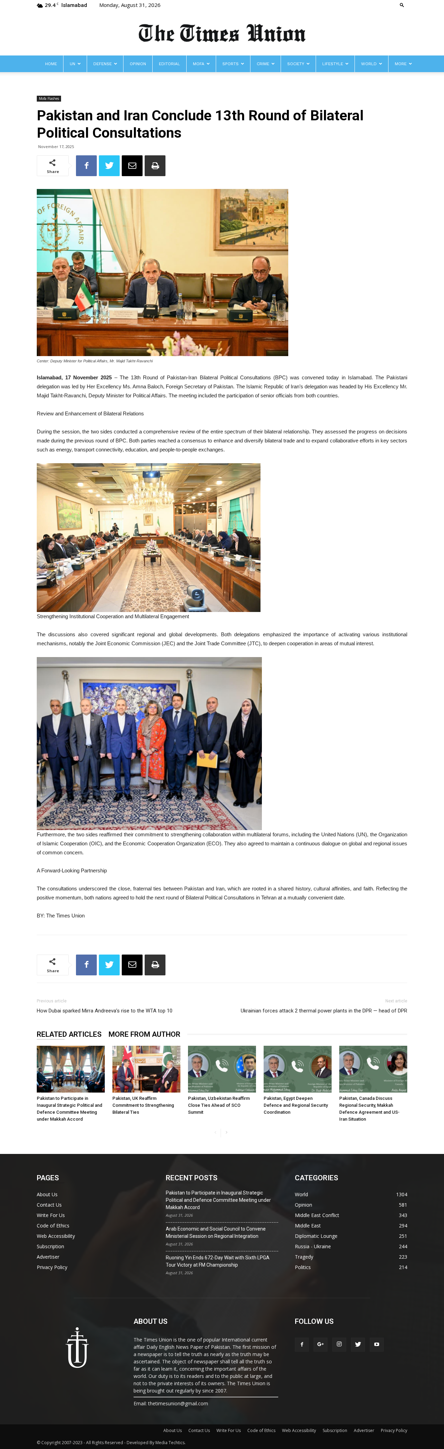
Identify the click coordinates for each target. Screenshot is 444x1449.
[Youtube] (377, 1345)
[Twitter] (358, 1345)
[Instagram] (339, 1345)
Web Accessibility (56, 1236)
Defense (102, 63)
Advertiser (48, 1256)
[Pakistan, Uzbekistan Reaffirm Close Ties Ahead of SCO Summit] (222, 1069)
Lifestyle (332, 63)
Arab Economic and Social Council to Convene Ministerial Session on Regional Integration (216, 1232)
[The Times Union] (222, 33)
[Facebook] (302, 1345)
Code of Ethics (53, 1225)
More (401, 63)
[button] (402, 4)
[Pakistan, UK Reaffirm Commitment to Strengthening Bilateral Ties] (146, 1069)
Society (295, 63)
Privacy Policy (52, 1267)
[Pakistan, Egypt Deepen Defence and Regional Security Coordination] (298, 1069)
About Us (47, 1194)
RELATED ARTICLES (69, 1034)
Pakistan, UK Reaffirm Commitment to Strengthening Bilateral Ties (143, 1105)
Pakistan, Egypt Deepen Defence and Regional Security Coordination (296, 1105)
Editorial (169, 63)
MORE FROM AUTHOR (144, 1034)
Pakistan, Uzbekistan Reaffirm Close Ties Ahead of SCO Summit (219, 1105)
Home (51, 63)
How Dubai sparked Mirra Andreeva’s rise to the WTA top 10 (104, 1011)
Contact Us (49, 1204)
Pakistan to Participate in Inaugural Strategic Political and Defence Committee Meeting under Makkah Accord (218, 1200)
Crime (263, 63)
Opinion (138, 63)
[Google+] (320, 1345)
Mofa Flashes (49, 98)
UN (72, 63)
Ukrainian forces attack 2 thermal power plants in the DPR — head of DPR (324, 1011)
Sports (230, 63)
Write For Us (51, 1215)
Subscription (50, 1246)
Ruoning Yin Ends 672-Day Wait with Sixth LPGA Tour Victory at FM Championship (218, 1261)
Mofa (198, 63)
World (369, 63)
